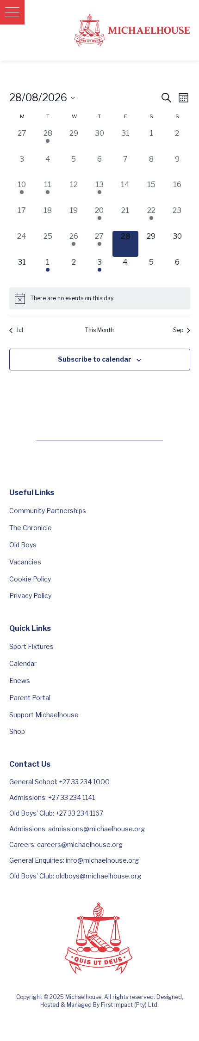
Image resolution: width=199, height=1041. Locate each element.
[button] (12, 12)
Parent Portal (29, 698)
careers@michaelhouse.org (80, 844)
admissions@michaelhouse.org (96, 829)
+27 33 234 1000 (84, 782)
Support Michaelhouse (44, 715)
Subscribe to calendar (94, 359)
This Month (99, 330)
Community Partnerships (47, 510)
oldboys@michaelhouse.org (98, 876)
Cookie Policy (30, 579)
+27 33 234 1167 (79, 813)
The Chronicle (30, 528)
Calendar (23, 663)
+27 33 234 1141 (71, 797)
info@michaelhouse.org (102, 860)
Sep (178, 330)
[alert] (99, 298)
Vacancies (25, 562)
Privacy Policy (30, 595)
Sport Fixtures (31, 646)
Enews (19, 680)
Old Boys (23, 545)
